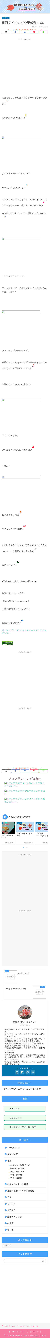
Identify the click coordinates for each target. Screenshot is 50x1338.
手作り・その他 (17, 1169)
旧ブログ (5, 18)
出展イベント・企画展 (17, 1184)
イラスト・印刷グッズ (20, 1165)
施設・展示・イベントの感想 (20, 1191)
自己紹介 (11, 1210)
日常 (9, 1197)
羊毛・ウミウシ (17, 1172)
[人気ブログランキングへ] (7, 647)
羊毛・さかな (16, 1175)
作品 (9, 1161)
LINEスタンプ (14, 1148)
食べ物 (10, 1230)
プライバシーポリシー (19, 1332)
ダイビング (12, 1154)
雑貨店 (10, 1223)
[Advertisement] (25, 67)
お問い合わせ (34, 1332)
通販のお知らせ (14, 1217)
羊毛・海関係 (16, 1178)
